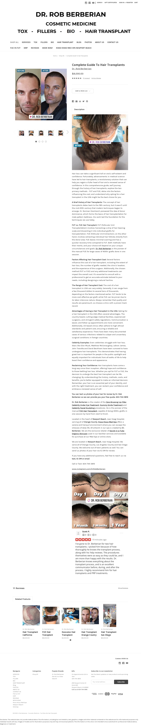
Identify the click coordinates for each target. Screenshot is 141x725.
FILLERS (44, 42)
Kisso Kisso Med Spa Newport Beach (73, 48)
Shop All (14, 42)
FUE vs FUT (15, 48)
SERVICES (26, 42)
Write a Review (96, 78)
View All (54, 679)
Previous (14, 132)
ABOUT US (99, 42)
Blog (79, 42)
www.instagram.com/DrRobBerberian (88, 469)
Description (79, 109)
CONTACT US (112, 42)
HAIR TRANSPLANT (65, 42)
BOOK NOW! (47, 48)
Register (129, 2)
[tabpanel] (21, 133)
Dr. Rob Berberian (103, 248)
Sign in (121, 2)
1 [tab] (36, 141)
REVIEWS (35, 48)
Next (67, 132)
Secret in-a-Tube (57, 676)
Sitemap (15, 707)
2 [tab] (39, 141)
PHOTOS (88, 42)
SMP (26, 48)
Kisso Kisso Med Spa (107, 422)
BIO (52, 42)
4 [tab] (46, 141)
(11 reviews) (86, 78)
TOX (35, 42)
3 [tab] (42, 141)
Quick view (31, 615)
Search (99, 2)
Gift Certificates (111, 2)
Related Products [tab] (22, 599)
